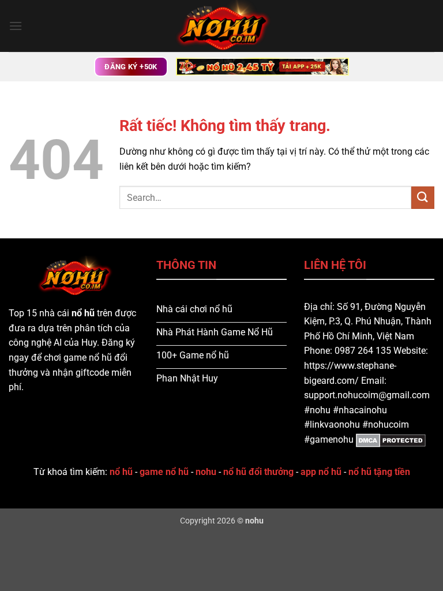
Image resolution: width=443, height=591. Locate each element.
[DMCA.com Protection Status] (391, 439)
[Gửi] (422, 197)
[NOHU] (221, 26)
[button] (15, 26)
